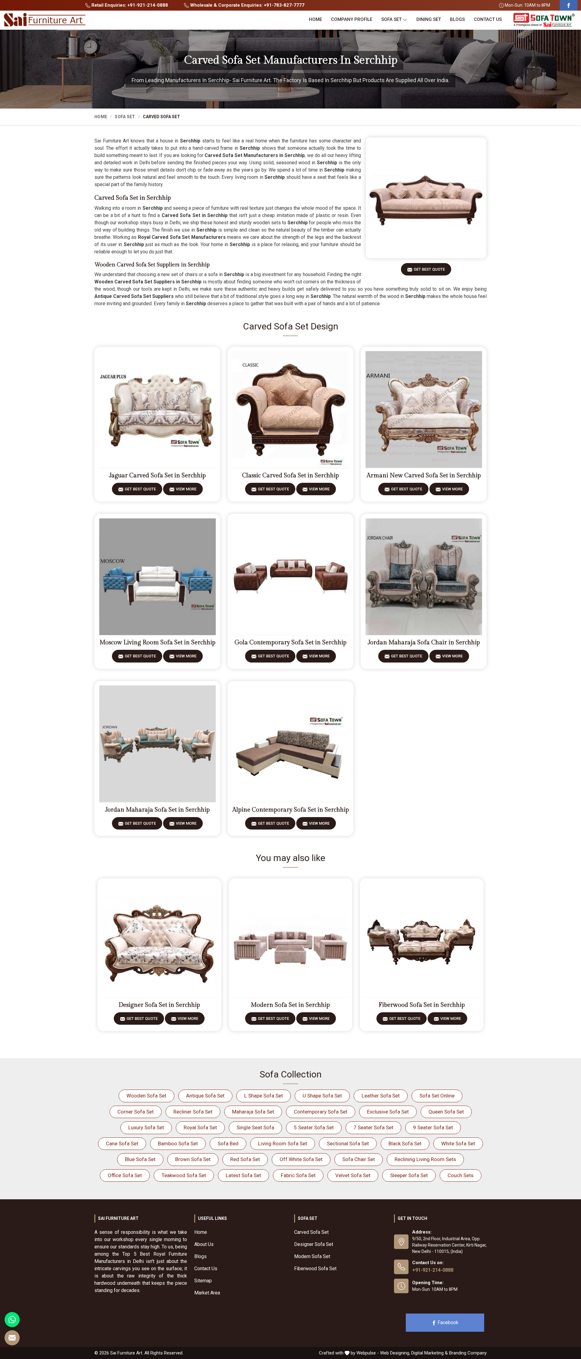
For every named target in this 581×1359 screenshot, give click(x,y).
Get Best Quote (429, 269)
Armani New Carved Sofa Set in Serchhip (424, 475)
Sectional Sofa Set (348, 1143)
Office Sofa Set (125, 1175)
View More (186, 489)
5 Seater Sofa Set (314, 1127)
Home (315, 19)
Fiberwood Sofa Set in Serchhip (422, 1005)
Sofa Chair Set (358, 1159)
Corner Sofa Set (135, 1112)
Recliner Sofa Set (192, 1112)
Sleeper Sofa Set (409, 1175)
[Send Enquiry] (12, 1337)
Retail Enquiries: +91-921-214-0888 (129, 5)
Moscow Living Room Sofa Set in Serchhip (157, 642)
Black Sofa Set (405, 1143)
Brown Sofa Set (193, 1159)
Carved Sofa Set (311, 1232)
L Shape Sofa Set (263, 1096)
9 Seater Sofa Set (433, 1127)
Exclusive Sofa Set (388, 1112)
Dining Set (428, 19)
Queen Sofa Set (446, 1112)
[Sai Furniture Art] (44, 20)
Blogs (457, 19)
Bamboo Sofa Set (178, 1143)
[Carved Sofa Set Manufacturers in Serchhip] (426, 198)
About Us (204, 1244)
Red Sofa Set (245, 1159)
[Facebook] (568, 5)
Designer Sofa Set (313, 1244)
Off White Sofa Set (301, 1159)
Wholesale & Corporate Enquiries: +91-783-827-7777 (246, 5)
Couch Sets (461, 1175)
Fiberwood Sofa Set (315, 1268)
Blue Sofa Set (140, 1159)
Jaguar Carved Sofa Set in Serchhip (157, 475)
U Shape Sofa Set (322, 1096)
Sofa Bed (228, 1143)
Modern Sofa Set (312, 1256)
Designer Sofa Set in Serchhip (159, 1005)
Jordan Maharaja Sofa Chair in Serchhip (424, 642)
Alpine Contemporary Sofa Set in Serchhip (290, 809)
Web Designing (394, 1353)
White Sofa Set (458, 1143)
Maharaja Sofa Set (253, 1112)
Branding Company (468, 1353)
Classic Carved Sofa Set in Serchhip (290, 475)
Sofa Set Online (437, 1096)
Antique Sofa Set (205, 1096)
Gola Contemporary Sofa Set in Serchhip (290, 642)
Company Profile (351, 19)
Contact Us (488, 19)
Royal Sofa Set (200, 1127)
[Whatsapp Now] (12, 1319)
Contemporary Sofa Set (320, 1112)
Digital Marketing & (429, 1353)
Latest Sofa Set (243, 1175)
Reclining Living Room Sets (425, 1159)
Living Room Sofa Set (282, 1143)
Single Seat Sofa (255, 1127)
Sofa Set (391, 19)
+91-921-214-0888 (432, 1270)
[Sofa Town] (544, 20)
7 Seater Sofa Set (373, 1127)
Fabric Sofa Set (298, 1175)
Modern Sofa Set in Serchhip (290, 1005)
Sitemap (203, 1281)
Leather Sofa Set (381, 1096)
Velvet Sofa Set (352, 1175)
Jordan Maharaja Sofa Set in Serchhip (157, 809)
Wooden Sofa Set (146, 1096)
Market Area (207, 1293)
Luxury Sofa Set (146, 1127)
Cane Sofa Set (122, 1143)
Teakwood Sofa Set (184, 1175)
